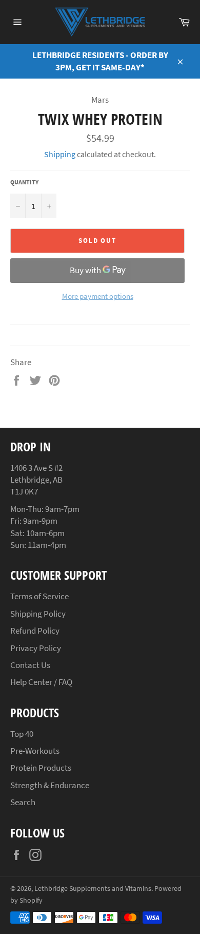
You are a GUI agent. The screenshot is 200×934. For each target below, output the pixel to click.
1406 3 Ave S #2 (36, 467)
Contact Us (30, 665)
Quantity (24, 182)
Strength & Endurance (49, 785)
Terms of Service (39, 596)
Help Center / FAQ (41, 682)
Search (22, 802)
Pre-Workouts (34, 750)
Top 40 (21, 733)
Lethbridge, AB (36, 479)
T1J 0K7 (24, 491)
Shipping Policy (38, 613)
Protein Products (40, 767)
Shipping (59, 154)
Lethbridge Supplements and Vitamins (92, 888)
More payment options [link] (97, 296)
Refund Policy (34, 630)
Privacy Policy (35, 648)
